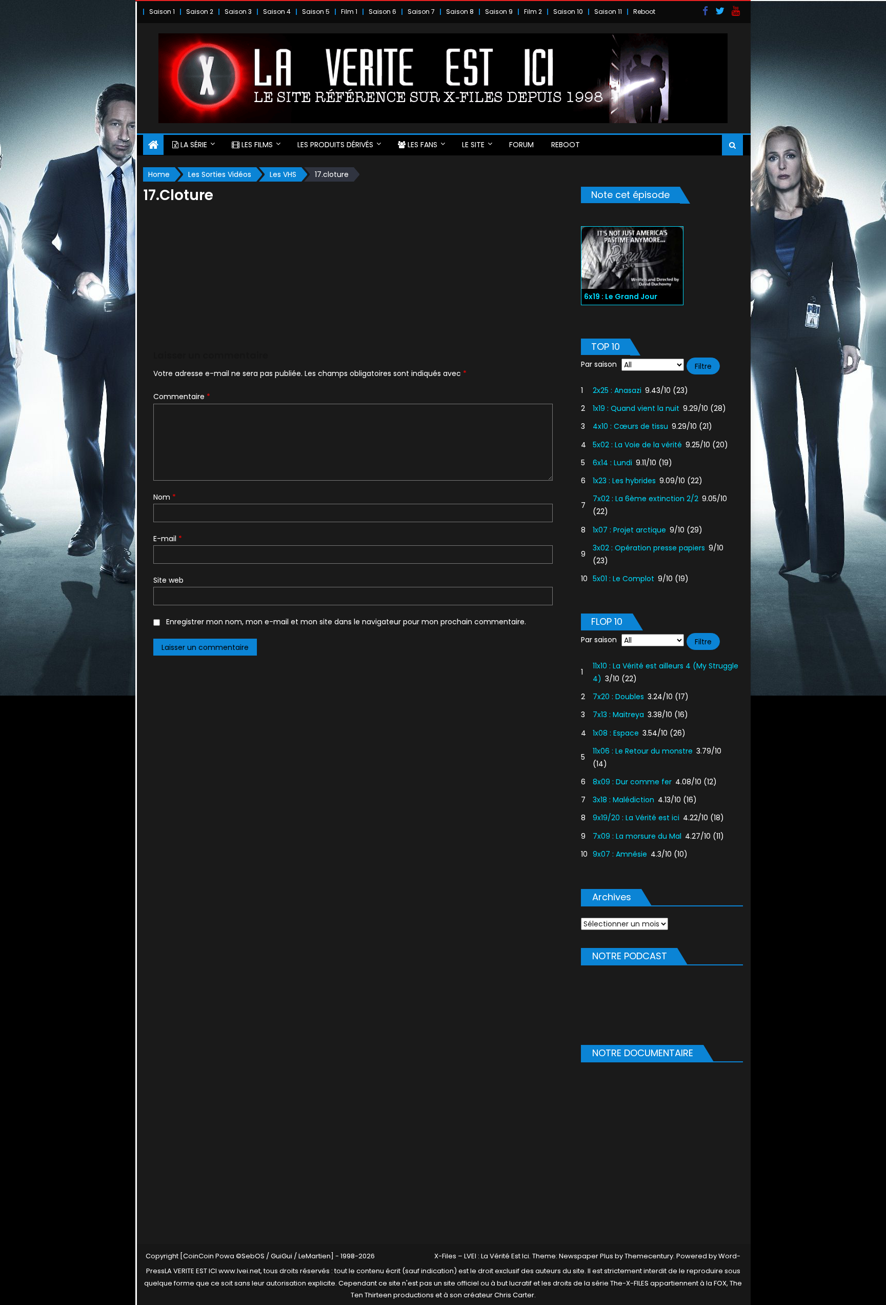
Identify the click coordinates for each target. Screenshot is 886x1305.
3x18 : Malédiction (623, 800)
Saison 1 (162, 11)
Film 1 (349, 11)
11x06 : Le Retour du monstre (643, 751)
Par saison (599, 364)
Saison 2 (199, 11)
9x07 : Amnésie (620, 854)
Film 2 (533, 11)
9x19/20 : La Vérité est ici (636, 818)
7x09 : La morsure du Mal (637, 836)
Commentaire (181, 396)
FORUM (521, 145)
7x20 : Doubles (618, 696)
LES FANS (421, 145)
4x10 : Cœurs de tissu (630, 426)
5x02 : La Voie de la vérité (637, 445)
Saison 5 (316, 11)
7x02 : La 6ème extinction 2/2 (645, 498)
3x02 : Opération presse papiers (649, 548)
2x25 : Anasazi (617, 390)
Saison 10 (568, 11)
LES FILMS (256, 145)
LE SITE (473, 145)
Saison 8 (460, 11)
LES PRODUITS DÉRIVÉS (335, 145)
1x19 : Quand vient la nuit (636, 408)
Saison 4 (277, 11)
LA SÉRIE (192, 145)
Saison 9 (499, 11)
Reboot (644, 11)
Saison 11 (608, 11)
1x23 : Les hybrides (624, 481)
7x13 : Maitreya (618, 714)
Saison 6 (382, 11)
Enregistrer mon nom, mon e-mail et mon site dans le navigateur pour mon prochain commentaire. (346, 622)
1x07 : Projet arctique (629, 530)
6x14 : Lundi (612, 463)
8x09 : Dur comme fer (632, 782)
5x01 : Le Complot (623, 579)
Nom (164, 497)
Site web (168, 580)
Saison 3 (238, 11)
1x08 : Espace (616, 733)
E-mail (167, 538)
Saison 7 (421, 11)
